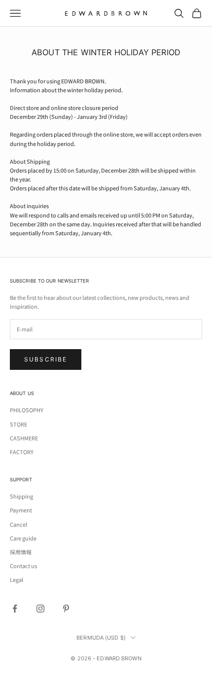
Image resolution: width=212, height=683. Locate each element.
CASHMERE (24, 438)
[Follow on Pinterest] (66, 608)
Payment (21, 510)
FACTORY (22, 452)
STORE (18, 424)
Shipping (21, 496)
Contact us (23, 566)
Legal (16, 579)
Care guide (23, 538)
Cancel (18, 524)
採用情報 (21, 552)
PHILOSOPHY (26, 410)
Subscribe (45, 359)
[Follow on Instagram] (40, 608)
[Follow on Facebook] (15, 608)
